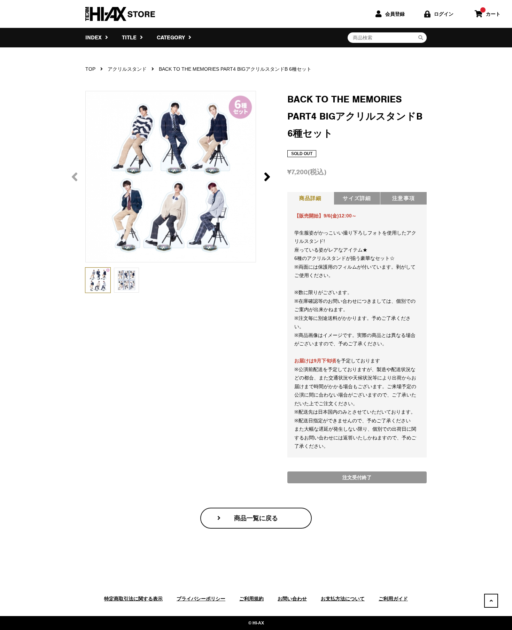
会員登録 (395, 14)
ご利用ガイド (393, 598)
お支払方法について (343, 598)
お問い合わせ (292, 598)
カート (493, 14)
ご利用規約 (251, 598)
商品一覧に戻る (256, 518)
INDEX (94, 37)
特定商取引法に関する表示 (133, 598)
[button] (267, 176)
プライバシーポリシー (201, 598)
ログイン (443, 14)
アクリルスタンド (127, 69)
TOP (90, 69)
